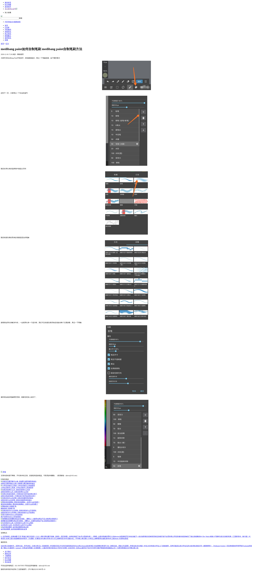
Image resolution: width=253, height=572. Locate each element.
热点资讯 (8, 34)
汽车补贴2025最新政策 (13, 22)
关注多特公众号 (10, 9)
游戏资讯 (8, 32)
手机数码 (8, 29)
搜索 (20, 18)
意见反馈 (8, 562)
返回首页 (8, 2)
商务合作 (8, 553)
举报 (4, 472)
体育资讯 (8, 38)
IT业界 (7, 27)
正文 (7, 44)
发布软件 (8, 7)
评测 (6, 40)
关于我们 (8, 551)
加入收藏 (8, 12)
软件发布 (8, 558)
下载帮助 (8, 556)
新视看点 (8, 36)
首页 (6, 25)
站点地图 (8, 4)
